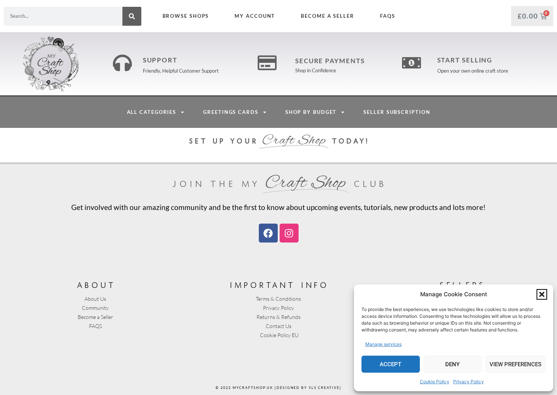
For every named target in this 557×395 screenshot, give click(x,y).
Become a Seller (327, 16)
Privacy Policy (468, 381)
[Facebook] (268, 233)
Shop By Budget (311, 112)
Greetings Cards (230, 112)
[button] (542, 294)
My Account (255, 16)
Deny (452, 364)
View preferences (515, 364)
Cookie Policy (434, 381)
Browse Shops (185, 16)
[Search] (131, 16)
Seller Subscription (396, 112)
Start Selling (465, 60)
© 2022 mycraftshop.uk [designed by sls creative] (278, 388)
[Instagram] (289, 233)
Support (160, 60)
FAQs (387, 16)
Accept (390, 364)
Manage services (383, 344)
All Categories (152, 112)
